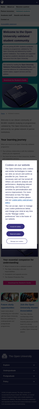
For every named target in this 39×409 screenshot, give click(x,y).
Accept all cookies (15, 226)
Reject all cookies (15, 234)
